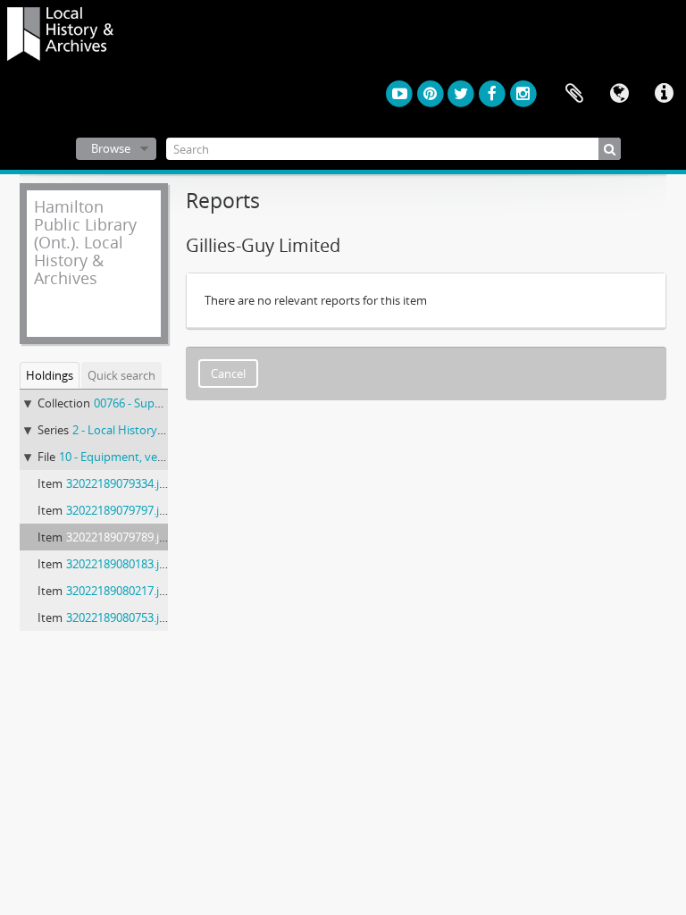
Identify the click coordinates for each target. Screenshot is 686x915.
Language (619, 93)
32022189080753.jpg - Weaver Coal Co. (166, 617)
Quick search (121, 375)
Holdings (49, 375)
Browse (110, 148)
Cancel (228, 373)
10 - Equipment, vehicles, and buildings (161, 457)
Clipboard (574, 93)
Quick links (663, 93)
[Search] (609, 149)
